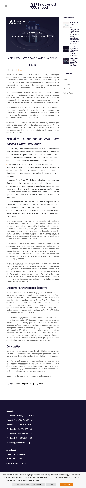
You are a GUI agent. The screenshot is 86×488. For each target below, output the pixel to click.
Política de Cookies (14, 459)
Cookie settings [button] (38, 484)
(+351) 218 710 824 (25, 415)
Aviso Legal (11, 450)
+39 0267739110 (24, 433)
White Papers (68, 93)
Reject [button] (51, 484)
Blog (20, 70)
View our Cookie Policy (21, 484)
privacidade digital (19, 383)
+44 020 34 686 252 (24, 420)
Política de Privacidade (15, 454)
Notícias (66, 88)
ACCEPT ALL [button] (67, 484)
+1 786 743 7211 (23, 424)
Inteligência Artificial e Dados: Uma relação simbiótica (74, 61)
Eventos (66, 84)
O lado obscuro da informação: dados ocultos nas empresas (74, 51)
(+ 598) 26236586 (25, 438)
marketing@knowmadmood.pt (18, 442)
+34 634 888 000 (24, 429)
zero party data (36, 383)
